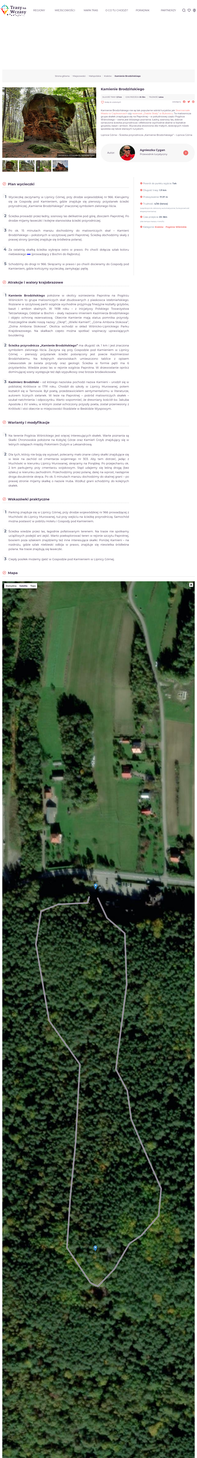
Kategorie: (148, 227)
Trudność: (148, 203)
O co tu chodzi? (116, 10)
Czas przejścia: (151, 217)
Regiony (39, 10)
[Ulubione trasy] (189, 11)
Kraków (159, 227)
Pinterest (193, 101)
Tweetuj (188, 101)
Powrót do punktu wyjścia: (157, 183)
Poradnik (142, 10)
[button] (191, 585)
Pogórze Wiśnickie (176, 227)
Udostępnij (184, 101)
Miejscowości (65, 10)
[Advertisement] (98, 44)
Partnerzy (168, 10)
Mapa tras (91, 10)
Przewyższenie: (151, 197)
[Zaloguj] (194, 11)
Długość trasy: (151, 190)
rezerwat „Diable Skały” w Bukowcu (152, 113)
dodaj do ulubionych (111, 102)
